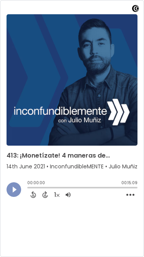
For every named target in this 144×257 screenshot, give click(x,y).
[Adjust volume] (68, 194)
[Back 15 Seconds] (33, 194)
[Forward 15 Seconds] (45, 194)
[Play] (14, 189)
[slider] (29, 188)
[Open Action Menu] (130, 195)
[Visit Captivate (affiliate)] (135, 10)
